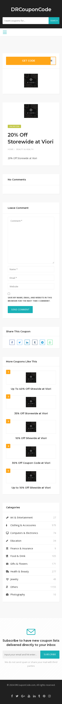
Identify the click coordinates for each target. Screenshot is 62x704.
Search (54, 20)
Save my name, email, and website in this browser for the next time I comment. (30, 299)
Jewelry (14, 579)
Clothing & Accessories (23, 525)
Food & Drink (17, 556)
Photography (17, 594)
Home (10, 149)
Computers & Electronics (24, 533)
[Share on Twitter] (19, 342)
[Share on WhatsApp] (50, 342)
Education (15, 540)
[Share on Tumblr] (34, 342)
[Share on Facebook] (12, 342)
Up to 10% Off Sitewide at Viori (31, 487)
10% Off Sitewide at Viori (31, 438)
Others (14, 587)
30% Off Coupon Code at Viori (31, 462)
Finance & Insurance (21, 548)
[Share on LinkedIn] (27, 342)
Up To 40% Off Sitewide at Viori (31, 388)
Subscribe (50, 654)
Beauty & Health (24, 149)
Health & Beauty (19, 571)
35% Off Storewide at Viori (31, 413)
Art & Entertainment (21, 517)
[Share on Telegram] (42, 342)
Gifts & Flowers (19, 563)
